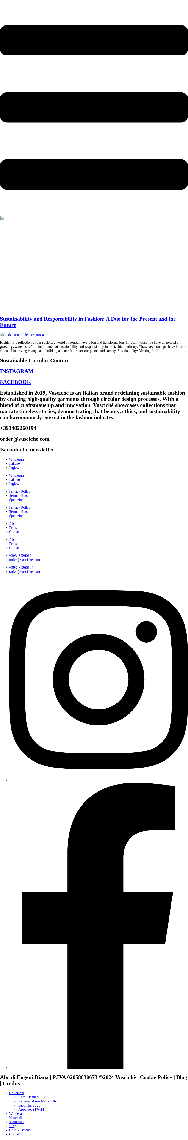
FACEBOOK (15, 382)
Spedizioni (17, 500)
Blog (12, 1126)
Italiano (14, 463)
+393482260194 (21, 556)
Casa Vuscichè (19, 1130)
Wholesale (16, 459)
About (13, 523)
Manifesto (16, 1122)
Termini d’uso (19, 495)
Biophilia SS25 (29, 1105)
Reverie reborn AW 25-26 (37, 1101)
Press (13, 528)
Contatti (15, 1134)
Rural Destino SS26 (32, 1097)
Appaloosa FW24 (31, 1109)
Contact (14, 532)
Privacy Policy (19, 491)
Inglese (14, 468)
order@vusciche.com (24, 560)
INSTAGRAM (16, 371)
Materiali (15, 1118)
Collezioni (16, 1093)
